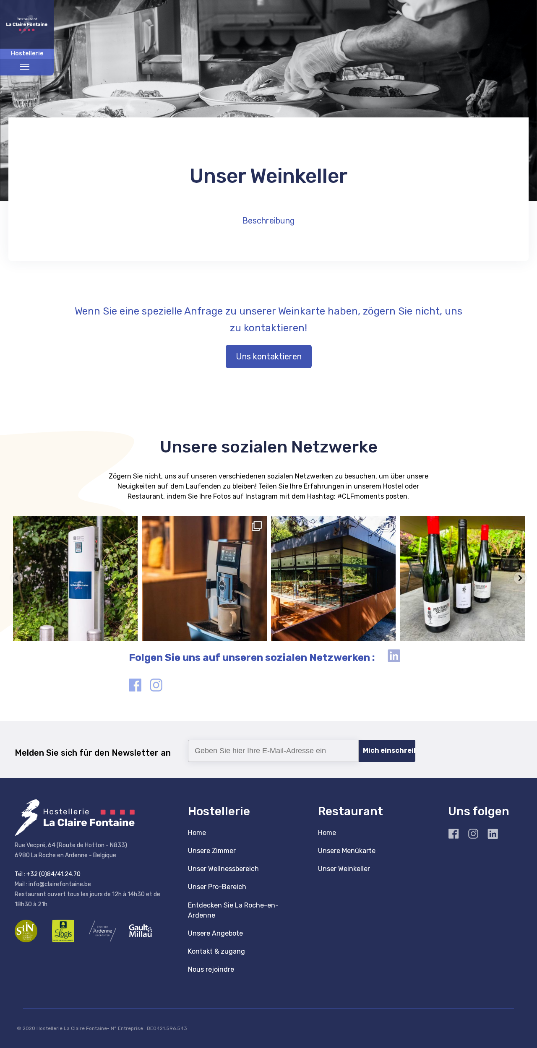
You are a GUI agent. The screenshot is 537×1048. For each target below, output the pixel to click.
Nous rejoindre (211, 969)
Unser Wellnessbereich (223, 869)
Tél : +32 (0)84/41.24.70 (48, 874)
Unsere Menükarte (346, 851)
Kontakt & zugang (216, 951)
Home (197, 833)
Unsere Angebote (215, 933)
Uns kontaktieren (269, 356)
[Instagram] (127, 630)
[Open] (75, 578)
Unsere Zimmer (212, 851)
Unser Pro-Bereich (217, 887)
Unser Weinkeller (344, 869)
